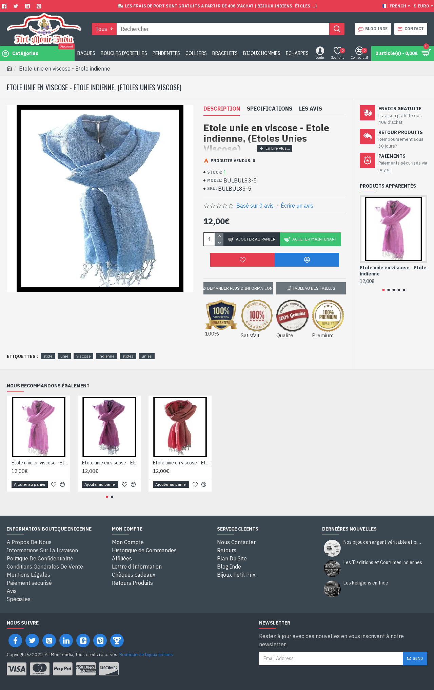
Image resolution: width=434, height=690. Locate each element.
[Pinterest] (40, 6)
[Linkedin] (28, 6)
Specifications (269, 108)
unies (147, 356)
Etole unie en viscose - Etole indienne (393, 271)
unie (64, 356)
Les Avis (310, 108)
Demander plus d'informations (240, 288)
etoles (128, 356)
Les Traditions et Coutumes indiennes (382, 562)
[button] (383, 290)
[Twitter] (17, 6)
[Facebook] (5, 6)
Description (221, 108)
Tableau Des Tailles (314, 288)
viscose (83, 356)
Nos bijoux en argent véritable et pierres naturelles (383, 542)
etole (47, 356)
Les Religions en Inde (365, 583)
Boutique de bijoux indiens (146, 654)
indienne (106, 356)
